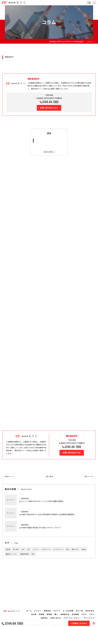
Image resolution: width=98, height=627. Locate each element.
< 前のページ (9, 476)
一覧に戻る (49, 476)
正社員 (8, 549)
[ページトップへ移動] (93, 623)
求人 (28, 549)
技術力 (84, 549)
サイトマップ (89, 618)
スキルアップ (46, 549)
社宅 (33, 554)
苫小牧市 (16, 549)
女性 (67, 549)
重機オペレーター (11, 554)
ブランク (36, 549)
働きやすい (75, 549)
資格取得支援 (24, 554)
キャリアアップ (58, 549)
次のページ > (89, 476)
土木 (23, 549)
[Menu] (94, 2)
